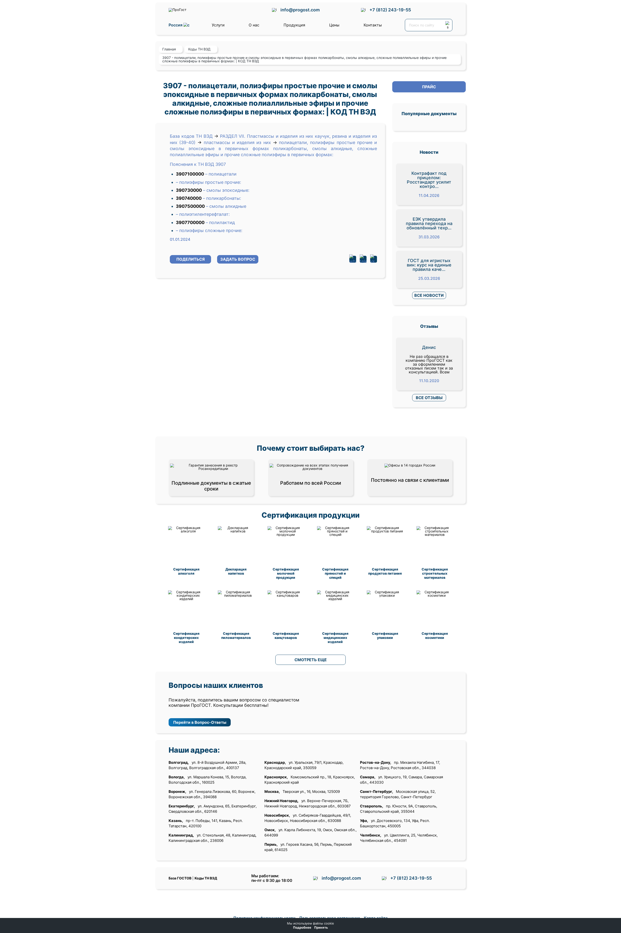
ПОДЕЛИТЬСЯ (190, 259)
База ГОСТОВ (180, 878)
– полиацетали (221, 174)
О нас (254, 25)
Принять (321, 927)
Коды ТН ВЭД (206, 878)
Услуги (218, 25)
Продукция (294, 25)
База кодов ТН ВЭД (191, 136)
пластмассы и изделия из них (237, 142)
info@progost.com (300, 9)
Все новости (429, 295)
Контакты (373, 25)
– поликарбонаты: (222, 198)
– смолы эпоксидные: (226, 190)
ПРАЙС (429, 86)
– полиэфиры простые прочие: (208, 182)
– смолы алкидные (226, 206)
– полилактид (220, 222)
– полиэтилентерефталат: (203, 214)
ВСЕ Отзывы (429, 397)
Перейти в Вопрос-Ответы (199, 722)
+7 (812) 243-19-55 (390, 9)
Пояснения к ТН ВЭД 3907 (198, 164)
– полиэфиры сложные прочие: (209, 230)
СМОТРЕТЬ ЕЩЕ (310, 659)
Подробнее (302, 927)
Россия (176, 25)
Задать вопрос (237, 259)
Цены (334, 25)
